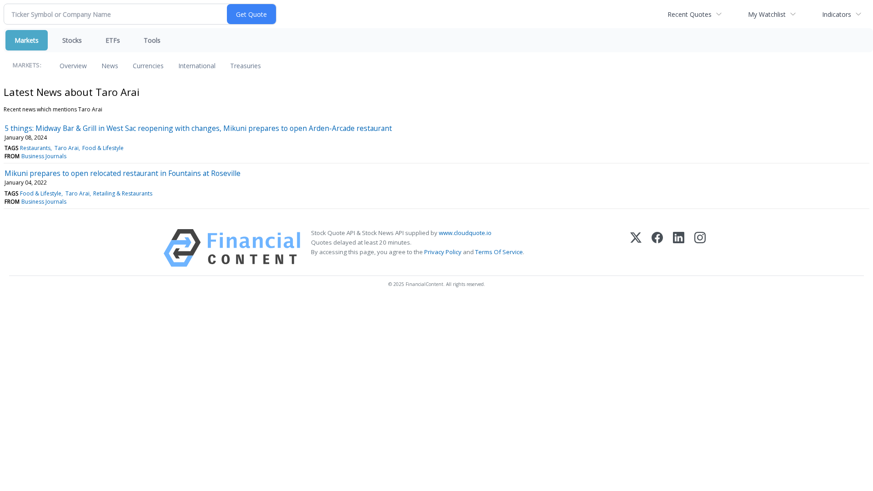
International (197, 65)
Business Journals (43, 156)
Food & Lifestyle (103, 148)
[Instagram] (700, 248)
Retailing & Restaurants (122, 193)
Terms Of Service (499, 252)
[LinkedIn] (678, 248)
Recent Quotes (689, 14)
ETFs (112, 40)
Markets (27, 40)
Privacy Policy (443, 252)
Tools (152, 40)
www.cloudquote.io (465, 233)
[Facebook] (657, 248)
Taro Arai (67, 148)
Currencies (148, 65)
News (109, 65)
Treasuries (245, 65)
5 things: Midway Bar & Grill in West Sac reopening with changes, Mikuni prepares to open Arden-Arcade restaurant (198, 128)
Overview (73, 65)
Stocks (72, 40)
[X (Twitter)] (636, 248)
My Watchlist (767, 14)
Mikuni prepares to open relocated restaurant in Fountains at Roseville (123, 173)
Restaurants (35, 148)
